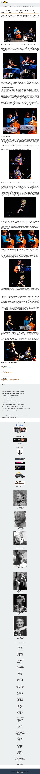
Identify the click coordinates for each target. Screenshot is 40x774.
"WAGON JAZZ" (20, 433)
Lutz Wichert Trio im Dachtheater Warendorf (10, 399)
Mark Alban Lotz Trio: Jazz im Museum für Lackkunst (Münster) (13, 406)
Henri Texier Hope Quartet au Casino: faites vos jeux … (11, 389)
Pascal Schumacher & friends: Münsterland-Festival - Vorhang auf (13, 404)
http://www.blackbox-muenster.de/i (7, 367)
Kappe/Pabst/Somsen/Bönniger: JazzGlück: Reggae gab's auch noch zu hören (16, 408)
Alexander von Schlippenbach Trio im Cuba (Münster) (11, 410)
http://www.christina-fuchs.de (6, 372)
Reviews (7, 5)
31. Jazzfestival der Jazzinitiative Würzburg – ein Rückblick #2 (13, 393)
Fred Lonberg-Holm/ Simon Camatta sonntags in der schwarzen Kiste (14, 415)
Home (3, 5)
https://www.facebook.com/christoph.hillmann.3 (10, 379)
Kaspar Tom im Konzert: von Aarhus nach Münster (11, 395)
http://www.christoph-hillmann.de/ (7, 380)
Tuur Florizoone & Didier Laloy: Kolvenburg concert (11, 402)
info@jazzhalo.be (18, 771)
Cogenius (21, 772)
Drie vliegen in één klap (6, 386)
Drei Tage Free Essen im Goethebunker (9, 417)
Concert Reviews (14, 5)
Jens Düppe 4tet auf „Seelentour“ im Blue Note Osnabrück (12, 412)
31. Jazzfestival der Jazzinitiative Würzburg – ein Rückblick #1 (13, 391)
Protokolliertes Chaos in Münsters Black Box (10, 397)
